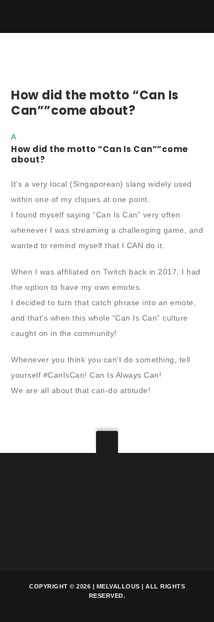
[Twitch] (53, 510)
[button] (107, 147)
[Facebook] (112, 510)
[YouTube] (142, 510)
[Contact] (23, 510)
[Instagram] (82, 510)
